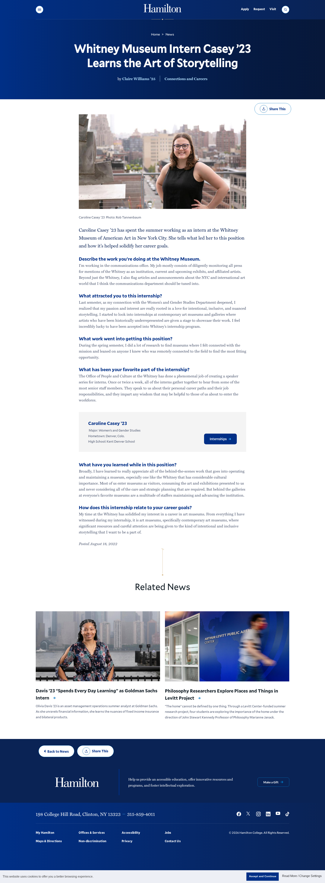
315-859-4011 (141, 814)
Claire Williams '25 (138, 78)
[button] (39, 9)
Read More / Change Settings (302, 876)
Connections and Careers (186, 78)
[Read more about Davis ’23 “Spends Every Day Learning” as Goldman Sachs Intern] (98, 646)
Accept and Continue (262, 876)
